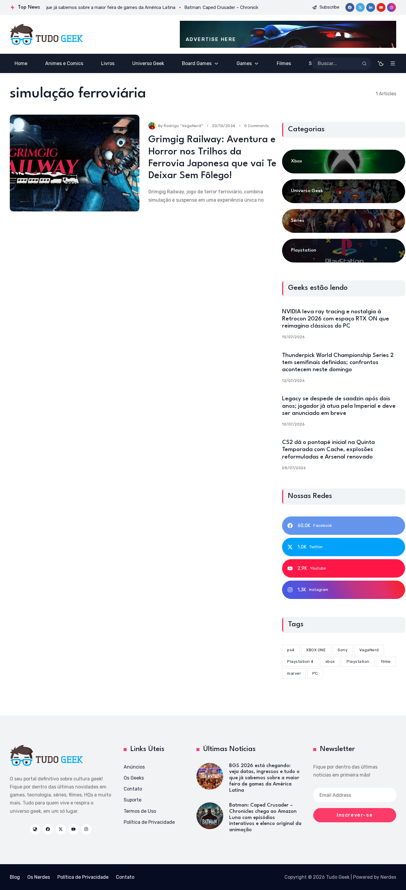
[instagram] (391, 7)
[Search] (364, 63)
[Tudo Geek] (46, 34)
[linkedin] (370, 7)
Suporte (132, 800)
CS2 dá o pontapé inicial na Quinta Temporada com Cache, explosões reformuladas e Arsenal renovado (328, 450)
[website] (35, 829)
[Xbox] (343, 161)
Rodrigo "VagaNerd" (183, 126)
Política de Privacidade (149, 822)
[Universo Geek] (343, 191)
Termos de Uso (140, 811)
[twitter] (360, 7)
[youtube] (381, 7)
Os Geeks (134, 778)
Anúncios (134, 767)
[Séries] (343, 221)
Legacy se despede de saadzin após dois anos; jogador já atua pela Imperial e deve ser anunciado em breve (339, 406)
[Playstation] (343, 251)
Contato (133, 789)
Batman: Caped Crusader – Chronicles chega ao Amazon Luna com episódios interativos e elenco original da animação (265, 817)
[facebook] (349, 7)
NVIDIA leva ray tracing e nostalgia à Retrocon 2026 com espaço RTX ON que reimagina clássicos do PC (335, 319)
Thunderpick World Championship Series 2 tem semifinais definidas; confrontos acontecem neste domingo (338, 362)
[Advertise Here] (288, 34)
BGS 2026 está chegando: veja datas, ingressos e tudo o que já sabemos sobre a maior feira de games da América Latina (264, 778)
